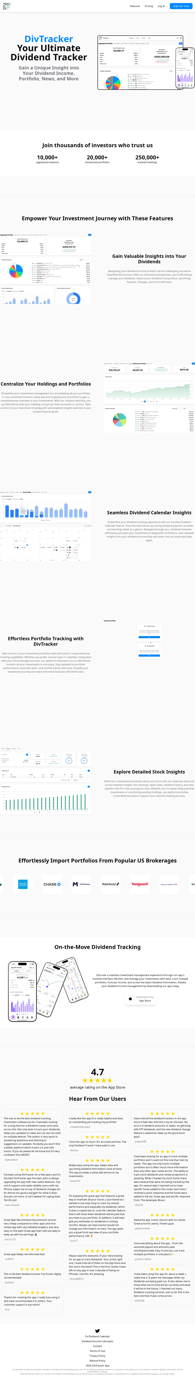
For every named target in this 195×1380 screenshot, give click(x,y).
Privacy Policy (97, 1356)
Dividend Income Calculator (97, 1341)
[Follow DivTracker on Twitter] (97, 1330)
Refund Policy (97, 1360)
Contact (97, 1346)
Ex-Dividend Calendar (97, 1336)
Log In (161, 6)
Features (135, 6)
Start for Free (181, 6)
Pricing (149, 6)
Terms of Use (97, 1351)
